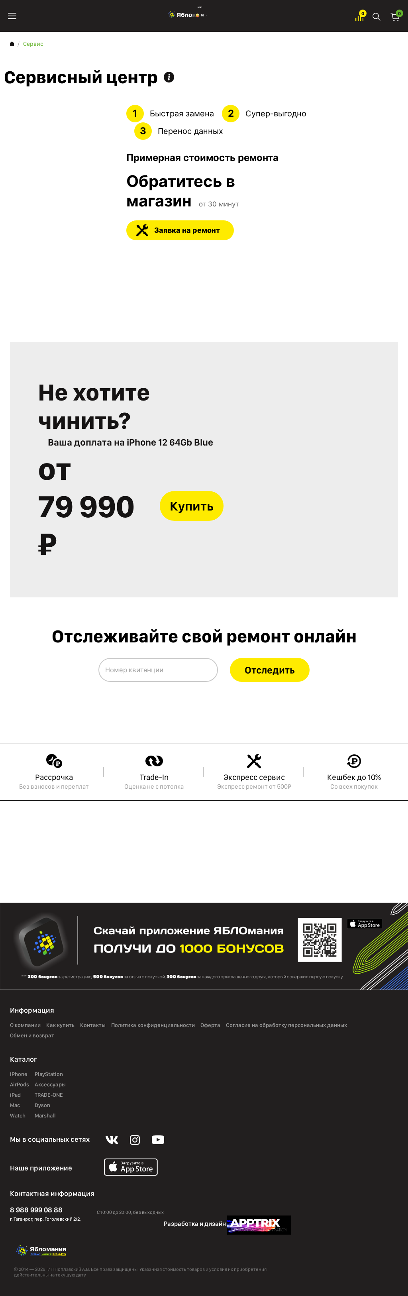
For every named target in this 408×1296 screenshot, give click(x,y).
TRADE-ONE (49, 1095)
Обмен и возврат (32, 1036)
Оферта (210, 1025)
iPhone (18, 1074)
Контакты (93, 1025)
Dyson (42, 1105)
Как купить (60, 1025)
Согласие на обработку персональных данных (286, 1025)
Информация (169, 77)
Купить (192, 506)
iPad (15, 1095)
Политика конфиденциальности (153, 1025)
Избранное (359, 16)
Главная (12, 43)
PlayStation (49, 1074)
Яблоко (186, 16)
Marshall (45, 1116)
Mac (15, 1105)
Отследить (270, 670)
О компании (25, 1025)
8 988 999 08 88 (36, 1210)
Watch (18, 1116)
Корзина (395, 16)
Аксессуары (50, 1085)
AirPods (19, 1085)
